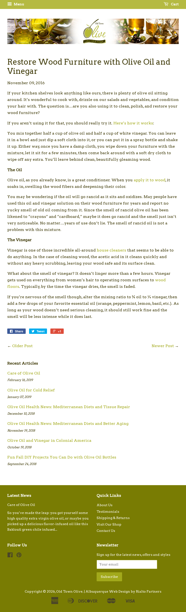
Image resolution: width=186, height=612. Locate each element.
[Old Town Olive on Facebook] (10, 556)
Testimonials (108, 511)
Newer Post (163, 346)
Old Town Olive (69, 591)
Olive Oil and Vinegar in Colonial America (49, 440)
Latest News (19, 495)
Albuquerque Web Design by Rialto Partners (123, 591)
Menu (18, 4)
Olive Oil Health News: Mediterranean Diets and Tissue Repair (68, 407)
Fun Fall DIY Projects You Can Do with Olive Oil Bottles (61, 457)
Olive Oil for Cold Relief (31, 390)
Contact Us (106, 531)
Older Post (22, 346)
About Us (104, 505)
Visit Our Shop (109, 524)
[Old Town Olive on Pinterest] (19, 556)
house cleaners (111, 250)
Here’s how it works (133, 123)
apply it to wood (149, 180)
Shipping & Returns (113, 518)
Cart (174, 4)
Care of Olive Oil (23, 373)
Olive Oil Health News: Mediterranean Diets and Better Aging (68, 423)
